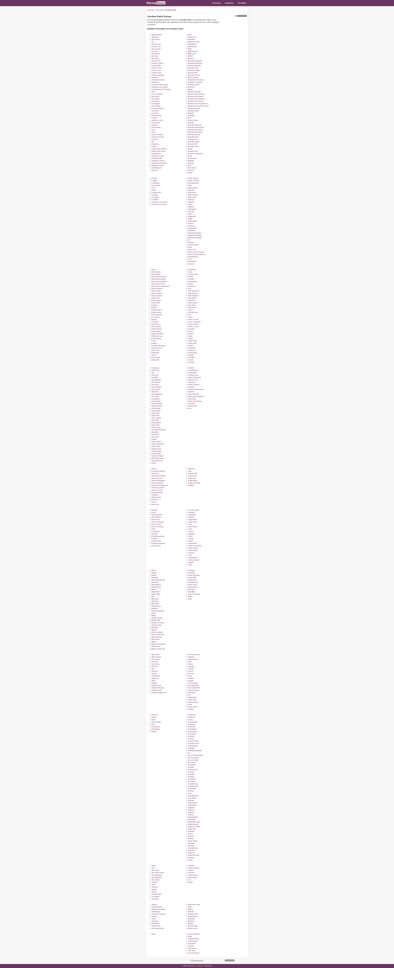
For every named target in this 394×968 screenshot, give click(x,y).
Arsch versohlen (157, 134)
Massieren (155, 582)
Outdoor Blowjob (157, 688)
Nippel (190, 596)
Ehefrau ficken (156, 310)
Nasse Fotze (192, 585)
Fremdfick (191, 357)
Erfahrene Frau (156, 336)
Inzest (153, 502)
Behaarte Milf (192, 73)
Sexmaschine (193, 769)
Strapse (190, 838)
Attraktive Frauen (157, 165)
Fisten (190, 336)
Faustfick (191, 279)
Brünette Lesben (194, 142)
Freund (190, 360)
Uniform (191, 870)
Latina (190, 529)
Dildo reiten (192, 197)
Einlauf (154, 319)
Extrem (154, 355)
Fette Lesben (192, 303)
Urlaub (190, 882)
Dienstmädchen (193, 183)
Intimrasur (155, 499)
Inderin (153, 469)
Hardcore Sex (193, 380)
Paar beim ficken (194, 654)
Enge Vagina (156, 331)
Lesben (190, 541)
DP (189, 240)
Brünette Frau (193, 139)
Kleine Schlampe (157, 522)
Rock (153, 724)
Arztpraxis (155, 144)
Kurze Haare (156, 546)
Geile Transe (156, 427)
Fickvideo (191, 329)
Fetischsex (192, 286)
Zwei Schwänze (193, 953)
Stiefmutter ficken (194, 822)
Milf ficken (155, 599)
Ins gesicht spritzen (158, 471)
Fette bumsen (193, 293)
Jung (189, 471)
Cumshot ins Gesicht (159, 204)
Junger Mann (192, 480)
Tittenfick (154, 887)
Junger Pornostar (194, 483)
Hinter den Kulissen (195, 401)
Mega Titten (155, 594)
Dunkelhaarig (193, 257)
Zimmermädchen (194, 934)
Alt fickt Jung (156, 44)
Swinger (191, 857)
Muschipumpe (156, 637)
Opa (153, 669)
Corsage (154, 195)
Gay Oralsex (155, 389)
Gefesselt (154, 392)
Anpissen (154, 125)
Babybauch (192, 37)
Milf (152, 596)
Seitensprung (193, 746)
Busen (190, 173)
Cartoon (154, 178)
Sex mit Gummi (193, 758)
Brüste (190, 149)
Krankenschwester (158, 543)
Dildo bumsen (193, 188)
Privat (190, 704)
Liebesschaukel (193, 560)
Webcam (191, 912)
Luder (190, 565)
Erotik (153, 341)
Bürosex (191, 170)
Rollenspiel (155, 727)
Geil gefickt (155, 399)
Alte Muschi (155, 54)
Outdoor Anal (156, 685)
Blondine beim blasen (196, 96)
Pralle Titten (192, 700)
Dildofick (191, 202)
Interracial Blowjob (158, 480)
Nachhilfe (191, 573)
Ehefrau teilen (156, 312)
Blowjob (191, 113)
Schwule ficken (193, 741)
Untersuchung (193, 875)
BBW (190, 49)
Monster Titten (156, 625)
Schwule (191, 739)
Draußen (191, 242)
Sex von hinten (193, 760)
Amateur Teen (156, 73)
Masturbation (156, 585)
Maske (153, 575)
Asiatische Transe (157, 161)
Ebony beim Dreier (158, 284)
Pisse (190, 676)
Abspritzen (155, 37)
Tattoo (153, 865)
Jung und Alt (192, 476)
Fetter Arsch (192, 307)
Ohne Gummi (156, 657)
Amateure (155, 77)
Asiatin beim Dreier (158, 151)
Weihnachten (192, 916)
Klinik (153, 529)
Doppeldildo (192, 228)
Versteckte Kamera (158, 914)
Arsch (153, 132)
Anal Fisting (155, 106)
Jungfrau (191, 485)
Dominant (191, 226)
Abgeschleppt (156, 35)
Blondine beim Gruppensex (198, 104)
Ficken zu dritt (193, 324)
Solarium (191, 810)
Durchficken (192, 261)
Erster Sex (155, 350)
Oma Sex (154, 661)
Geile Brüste (155, 408)
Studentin (191, 853)
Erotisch (154, 343)
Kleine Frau (155, 519)
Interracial (155, 473)
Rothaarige (155, 729)
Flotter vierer (192, 343)
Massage (154, 577)
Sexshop (191, 777)
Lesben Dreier (193, 548)
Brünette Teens (193, 146)
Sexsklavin (192, 779)
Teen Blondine (156, 875)
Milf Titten (154, 601)
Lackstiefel (192, 515)
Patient (190, 664)
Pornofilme (242, 3)
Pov (189, 695)
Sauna (190, 720)
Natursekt (191, 589)
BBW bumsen (193, 51)
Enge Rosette (156, 329)
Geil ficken (155, 396)
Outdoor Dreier (156, 690)
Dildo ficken (192, 192)
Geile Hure (155, 415)
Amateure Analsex (158, 80)
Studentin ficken (193, 855)
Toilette (154, 889)
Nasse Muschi (193, 587)
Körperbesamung (157, 536)
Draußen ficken (193, 245)
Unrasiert (191, 873)
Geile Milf (154, 420)
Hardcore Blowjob (194, 377)
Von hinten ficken (157, 928)
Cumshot (154, 199)
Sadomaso (192, 715)
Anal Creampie (156, 94)
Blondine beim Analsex (196, 94)
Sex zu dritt (192, 762)
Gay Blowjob (156, 380)
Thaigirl (154, 882)
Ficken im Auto (193, 319)
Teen (153, 868)
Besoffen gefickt (193, 85)
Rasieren (154, 715)
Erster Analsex (156, 348)
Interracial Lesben (157, 488)
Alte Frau (154, 51)
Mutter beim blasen (158, 644)
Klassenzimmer (157, 515)
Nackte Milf (192, 577)
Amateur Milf (156, 65)
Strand (190, 834)
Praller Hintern (193, 702)
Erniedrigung (156, 338)
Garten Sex (155, 370)
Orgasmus (155, 678)
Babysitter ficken (194, 42)
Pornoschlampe (193, 690)
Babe (190, 35)
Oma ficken (155, 659)
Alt (152, 42)
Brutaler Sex (192, 158)
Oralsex (154, 673)
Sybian (190, 860)
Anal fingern (155, 104)
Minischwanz (156, 606)
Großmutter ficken (157, 458)
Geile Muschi (156, 423)
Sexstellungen (193, 786)
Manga (153, 573)
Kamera (154, 510)
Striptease (191, 843)
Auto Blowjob (156, 168)
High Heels (192, 399)
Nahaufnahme (193, 582)
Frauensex (192, 350)
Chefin (153, 190)
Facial (190, 272)
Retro (153, 720)
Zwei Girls (191, 950)
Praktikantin (192, 697)
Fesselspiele (192, 281)
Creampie (155, 197)
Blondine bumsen (194, 108)
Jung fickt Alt (192, 473)
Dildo (190, 185)
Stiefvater (191, 831)
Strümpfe (191, 846)
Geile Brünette (156, 406)
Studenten (191, 850)
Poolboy (191, 678)
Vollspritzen (155, 923)
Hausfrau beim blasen (196, 389)
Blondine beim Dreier (195, 101)
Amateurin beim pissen (159, 87)
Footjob (190, 346)
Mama (153, 570)
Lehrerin (191, 538)
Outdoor (154, 683)
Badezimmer (192, 46)
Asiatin (153, 146)
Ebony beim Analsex (158, 277)
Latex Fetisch (193, 527)
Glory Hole (155, 437)
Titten (153, 884)
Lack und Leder (193, 510)
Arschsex (154, 139)
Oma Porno (155, 664)
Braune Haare (193, 120)
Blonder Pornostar (194, 92)
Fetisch (190, 284)
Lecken (190, 531)
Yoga (153, 934)
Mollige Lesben (157, 618)
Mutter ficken (156, 646)
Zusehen (191, 946)
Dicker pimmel (193, 178)
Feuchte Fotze (193, 312)
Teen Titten (155, 880)
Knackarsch (155, 531)
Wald (189, 907)
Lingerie (191, 562)
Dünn (190, 259)
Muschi (154, 630)
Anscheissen (156, 127)
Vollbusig (154, 921)
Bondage (191, 115)
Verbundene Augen (158, 909)
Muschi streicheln (157, 634)
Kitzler (153, 512)
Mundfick (154, 627)
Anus (153, 130)
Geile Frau (155, 413)
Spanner (191, 812)
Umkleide (191, 865)
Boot (189, 118)
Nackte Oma (192, 580)
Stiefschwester (193, 824)
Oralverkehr (155, 676)
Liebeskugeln (193, 558)
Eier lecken (155, 317)
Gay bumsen (156, 382)
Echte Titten (155, 303)
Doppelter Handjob (195, 238)
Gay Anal (154, 375)
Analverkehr (155, 123)
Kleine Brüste (156, 517)
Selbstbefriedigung (195, 750)
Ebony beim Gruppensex (160, 286)
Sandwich (191, 717)
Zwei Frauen (192, 948)
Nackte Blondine (194, 575)
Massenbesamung (158, 580)
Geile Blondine (156, 403)
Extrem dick (155, 357)
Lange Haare (192, 522)
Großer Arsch (156, 449)
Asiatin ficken (156, 153)
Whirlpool (191, 921)
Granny (154, 439)
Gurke (153, 463)
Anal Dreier (155, 99)
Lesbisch (191, 553)
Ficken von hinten (194, 322)
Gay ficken (155, 384)
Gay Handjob (156, 387)
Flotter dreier (192, 341)
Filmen (190, 331)
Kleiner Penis (156, 524)
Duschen (191, 264)
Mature (153, 589)
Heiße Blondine (193, 394)
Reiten (153, 717)
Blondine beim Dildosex (196, 99)
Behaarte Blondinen (195, 63)
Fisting (190, 338)
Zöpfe (190, 936)
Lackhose (191, 512)
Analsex (154, 118)
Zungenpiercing (193, 939)
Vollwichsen (155, 926)
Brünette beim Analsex (196, 127)
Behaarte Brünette (194, 65)
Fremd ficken (192, 353)
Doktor (190, 219)
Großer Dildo (156, 453)
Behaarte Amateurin (195, 61)
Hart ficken (192, 382)
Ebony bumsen (156, 288)
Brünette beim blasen (195, 130)
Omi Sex (154, 666)
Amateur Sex (156, 70)
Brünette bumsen (194, 134)
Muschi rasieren (157, 632)
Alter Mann (155, 58)
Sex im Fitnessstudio (195, 755)
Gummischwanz (157, 461)
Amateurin (155, 82)
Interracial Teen (157, 490)
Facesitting (192, 269)
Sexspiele (191, 781)
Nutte (190, 599)
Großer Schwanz (157, 456)
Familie (190, 277)
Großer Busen (156, 451)
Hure (189, 408)
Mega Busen (156, 592)
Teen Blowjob (156, 877)
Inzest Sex (155, 504)
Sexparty (191, 774)
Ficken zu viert (193, 326)
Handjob (191, 368)
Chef (153, 188)
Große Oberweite (157, 444)
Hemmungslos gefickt (195, 396)
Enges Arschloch (157, 334)
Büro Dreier (192, 168)
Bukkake (191, 161)
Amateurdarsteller (157, 75)
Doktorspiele (192, 221)
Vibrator (154, 916)
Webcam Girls (193, 914)
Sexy (189, 793)
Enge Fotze (155, 324)
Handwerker (192, 373)
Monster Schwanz (157, 623)
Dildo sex (191, 199)
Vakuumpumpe (156, 907)
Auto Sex (154, 170)
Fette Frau (191, 300)
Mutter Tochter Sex (158, 649)
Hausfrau (191, 387)
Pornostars (216, 3)
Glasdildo (154, 432)
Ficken (190, 317)
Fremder (191, 355)
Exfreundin (155, 353)
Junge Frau (192, 478)
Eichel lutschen (157, 315)
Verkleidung (155, 912)
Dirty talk (191, 211)
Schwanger (192, 734)
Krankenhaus (156, 541)
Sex (189, 753)
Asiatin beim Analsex (159, 149)
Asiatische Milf (156, 158)
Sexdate (191, 767)
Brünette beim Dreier (195, 132)
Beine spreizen (193, 77)
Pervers (190, 671)
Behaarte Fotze (193, 68)
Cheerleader (156, 185)
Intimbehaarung (157, 492)
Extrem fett (155, 360)
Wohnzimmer (192, 928)
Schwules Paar (193, 743)
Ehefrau (154, 307)
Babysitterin (192, 44)
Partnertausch (193, 659)
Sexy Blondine (193, 796)
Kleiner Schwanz (157, 527)
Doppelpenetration (194, 233)
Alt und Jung (156, 49)
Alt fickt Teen (156, 46)
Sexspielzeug (193, 784)
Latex (190, 524)
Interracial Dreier (157, 483)
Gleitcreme (155, 434)
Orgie (153, 681)
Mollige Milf (155, 620)
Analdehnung (156, 115)
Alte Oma (154, 56)
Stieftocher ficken (194, 827)
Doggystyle (192, 216)
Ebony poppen (156, 296)
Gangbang (155, 368)
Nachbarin (191, 570)
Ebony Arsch (156, 272)
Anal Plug (155, 111)
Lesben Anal (192, 543)
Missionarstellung (157, 611)
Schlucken (191, 727)
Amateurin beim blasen (159, 85)
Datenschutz (208, 966)
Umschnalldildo (193, 868)
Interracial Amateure (158, 476)
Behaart (191, 58)
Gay (152, 373)
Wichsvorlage (193, 926)
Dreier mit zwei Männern (197, 254)
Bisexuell (191, 87)
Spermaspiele (193, 817)
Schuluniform (192, 731)
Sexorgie (191, 772)
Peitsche (191, 669)
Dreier (190, 247)
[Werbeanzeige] (197, 961)
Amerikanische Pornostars (161, 89)
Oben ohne (155, 654)
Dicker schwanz (193, 181)
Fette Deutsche (193, 296)
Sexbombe (192, 765)
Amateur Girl (156, 61)
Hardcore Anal (193, 375)
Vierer (153, 919)
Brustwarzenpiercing (195, 153)
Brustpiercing (192, 151)
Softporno (191, 808)
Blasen (190, 89)
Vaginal (154, 904)
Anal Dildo (155, 96)
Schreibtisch (192, 729)
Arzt (152, 142)
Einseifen (154, 322)
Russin (154, 731)
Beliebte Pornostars (195, 82)
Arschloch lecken (157, 137)
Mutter (153, 642)
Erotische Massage (158, 346)
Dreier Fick (192, 249)
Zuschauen (192, 943)
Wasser (190, 909)
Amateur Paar (156, 68)
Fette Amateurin (193, 291)
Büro (189, 165)
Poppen (191, 681)
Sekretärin (191, 748)
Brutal (190, 156)
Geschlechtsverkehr (158, 430)
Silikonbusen (192, 803)
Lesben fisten (193, 550)
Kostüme (154, 538)
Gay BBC (154, 377)
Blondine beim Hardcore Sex (198, 106)
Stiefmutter (192, 819)
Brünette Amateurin (195, 125)
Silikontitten (192, 805)
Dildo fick (191, 190)
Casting (154, 181)
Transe (153, 892)
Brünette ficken (193, 137)
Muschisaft (155, 639)
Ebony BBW (155, 274)
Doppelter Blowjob (194, 235)
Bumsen (191, 163)
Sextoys (191, 791)
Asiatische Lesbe (157, 156)
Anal (153, 92)
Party (190, 661)
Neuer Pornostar (194, 594)
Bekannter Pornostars (196, 80)
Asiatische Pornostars (159, 163)
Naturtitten (191, 592)
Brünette (191, 123)
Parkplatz (191, 657)
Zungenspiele (193, 941)
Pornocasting (192, 683)
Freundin (191, 362)
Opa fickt (154, 671)
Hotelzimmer (192, 406)
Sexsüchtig (192, 788)
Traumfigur (155, 896)
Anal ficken (155, 101)
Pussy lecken (193, 707)
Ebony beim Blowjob (159, 281)
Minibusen (155, 604)
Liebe (190, 555)
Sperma (191, 815)
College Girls (156, 192)
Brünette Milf (192, 144)
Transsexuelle (156, 894)
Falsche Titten (193, 274)
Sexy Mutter (192, 798)
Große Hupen (156, 442)
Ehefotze (154, 305)
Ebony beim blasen (158, 279)
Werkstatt (191, 919)
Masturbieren (156, 587)
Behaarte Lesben (194, 70)
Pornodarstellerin (194, 688)
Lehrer (190, 536)
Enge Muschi (156, 326)
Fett (189, 288)
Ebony (153, 269)
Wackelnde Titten (194, 904)
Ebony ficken (156, 291)
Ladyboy (191, 517)
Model (153, 613)
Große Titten (155, 446)
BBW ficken (192, 54)
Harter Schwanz (193, 384)
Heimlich (191, 392)
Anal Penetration (157, 108)
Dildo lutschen (193, 195)
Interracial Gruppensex (159, 485)
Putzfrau (191, 709)
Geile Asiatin (156, 401)
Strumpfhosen (193, 848)
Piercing (191, 673)
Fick (189, 315)
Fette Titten (192, 305)
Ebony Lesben (156, 293)
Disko (190, 214)
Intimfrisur (155, 495)
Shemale (191, 800)
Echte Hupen (156, 300)
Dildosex (191, 207)
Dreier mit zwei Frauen (196, 252)
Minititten (154, 608)
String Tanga (192, 841)
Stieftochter (192, 829)
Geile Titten (155, 425)
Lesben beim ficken (195, 546)
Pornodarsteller (193, 685)
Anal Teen (155, 113)
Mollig (153, 615)
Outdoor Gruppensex (159, 692)
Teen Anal (155, 870)
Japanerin (191, 469)
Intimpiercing (156, 497)
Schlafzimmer (193, 722)
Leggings (191, 534)
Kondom (154, 534)
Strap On (191, 836)
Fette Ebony (192, 298)
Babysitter (191, 39)
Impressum (199, 966)
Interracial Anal (156, 478)
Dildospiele (192, 209)
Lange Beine (192, 519)
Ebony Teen (155, 298)
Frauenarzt (192, 348)
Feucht (190, 310)
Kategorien (229, 3)
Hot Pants (191, 403)
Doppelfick (192, 230)
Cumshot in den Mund (159, 202)
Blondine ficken (193, 111)
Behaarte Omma (194, 75)
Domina (191, 223)
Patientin (191, 666)
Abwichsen (155, 39)
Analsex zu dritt (157, 120)
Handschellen (193, 370)
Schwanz (191, 736)
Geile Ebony (155, 411)
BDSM (190, 56)
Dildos (190, 204)
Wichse (190, 923)
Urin (189, 880)
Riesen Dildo (156, 722)
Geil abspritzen (156, 394)
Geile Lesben (156, 418)
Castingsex (155, 183)
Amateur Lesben (157, 63)
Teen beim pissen (157, 873)
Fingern (190, 334)
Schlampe (191, 724)
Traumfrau (155, 899)
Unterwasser (192, 877)
